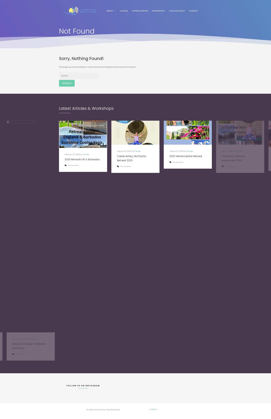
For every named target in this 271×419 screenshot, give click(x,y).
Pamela (86, 154)
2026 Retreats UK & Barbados (82, 159)
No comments (73, 165)
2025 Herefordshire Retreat (185, 156)
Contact (153, 409)
